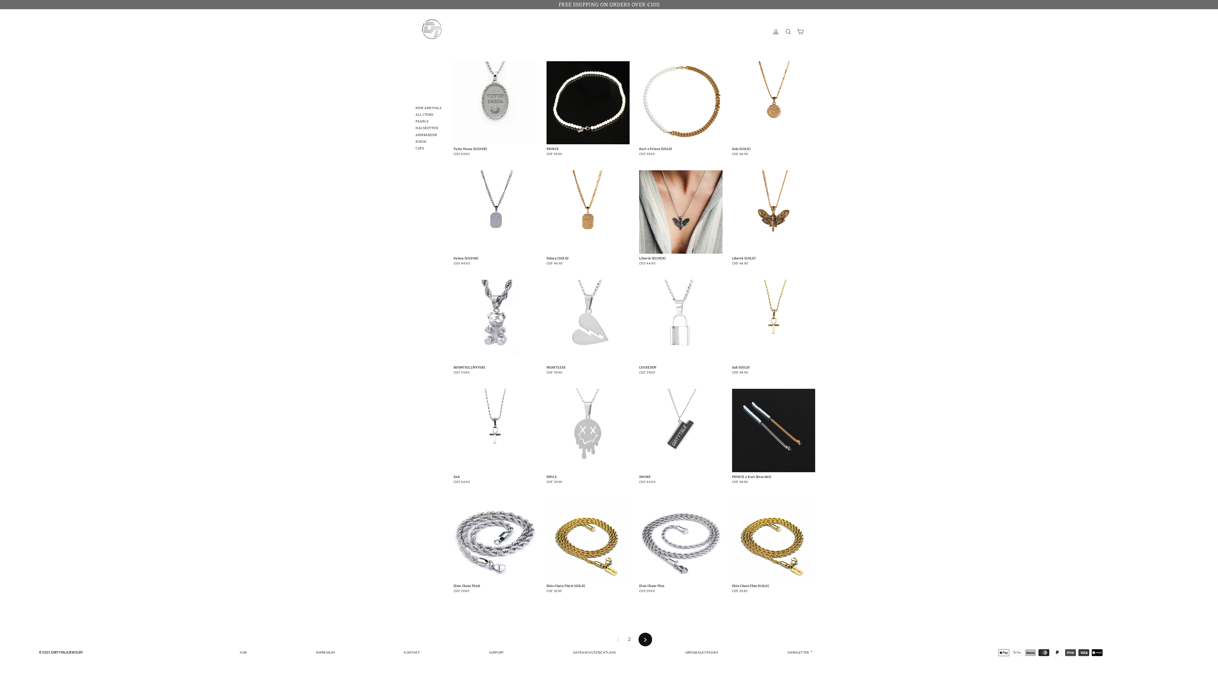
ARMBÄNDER (426, 135)
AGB (243, 652)
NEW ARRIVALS (429, 108)
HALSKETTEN (427, 128)
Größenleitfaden (701, 652)
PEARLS (422, 121)
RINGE (421, 142)
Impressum (325, 652)
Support (496, 652)
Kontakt (412, 652)
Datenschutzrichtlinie (594, 652)
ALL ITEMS (425, 115)
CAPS (420, 148)
